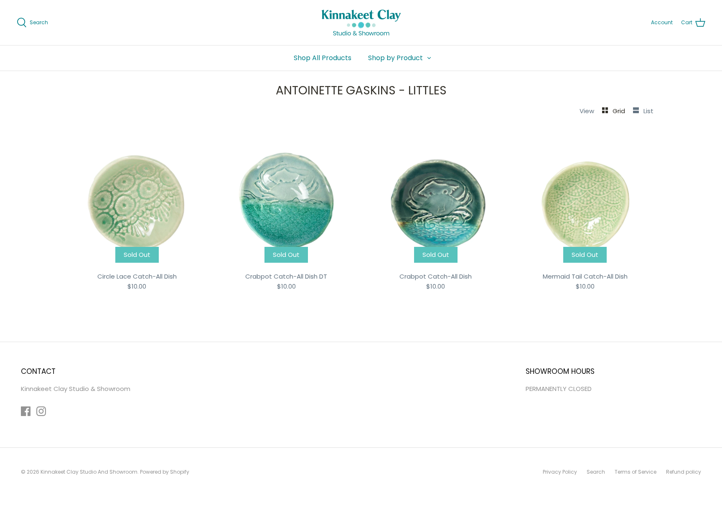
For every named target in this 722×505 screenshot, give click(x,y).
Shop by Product (395, 58)
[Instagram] (41, 411)
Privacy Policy (560, 471)
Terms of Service (635, 471)
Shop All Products (322, 58)
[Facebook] (26, 411)
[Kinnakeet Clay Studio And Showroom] (361, 22)
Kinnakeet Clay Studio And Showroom (89, 471)
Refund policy (683, 471)
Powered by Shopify (164, 471)
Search (596, 471)
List (648, 111)
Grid (620, 111)
